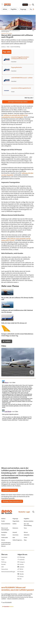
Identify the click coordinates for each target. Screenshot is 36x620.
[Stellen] (18, 524)
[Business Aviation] (29, 521)
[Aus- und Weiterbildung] (29, 524)
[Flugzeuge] (18, 518)
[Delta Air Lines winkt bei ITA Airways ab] (17, 319)
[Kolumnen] (18, 529)
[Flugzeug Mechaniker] (17, 70)
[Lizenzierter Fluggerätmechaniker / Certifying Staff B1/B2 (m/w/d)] (17, 59)
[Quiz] (18, 537)
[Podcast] (6, 535)
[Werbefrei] (21, 512)
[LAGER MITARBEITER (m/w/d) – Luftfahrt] (17, 80)
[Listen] (29, 537)
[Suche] (33, 512)
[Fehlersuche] (6, 537)
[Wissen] (29, 532)
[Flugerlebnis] (18, 521)
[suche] (33, 4)
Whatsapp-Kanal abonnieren (11, 501)
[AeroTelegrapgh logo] (6, 511)
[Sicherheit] (29, 535)
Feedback (8, 341)
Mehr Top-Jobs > (29, 97)
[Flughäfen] (29, 518)
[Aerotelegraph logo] (7, 4)
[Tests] (29, 529)
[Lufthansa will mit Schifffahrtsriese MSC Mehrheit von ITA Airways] (17, 308)
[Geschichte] (6, 532)
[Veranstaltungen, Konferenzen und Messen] (6, 544)
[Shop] (29, 540)
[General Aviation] (6, 524)
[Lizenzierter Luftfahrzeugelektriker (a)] (17, 91)
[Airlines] (6, 518)
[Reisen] (6, 540)
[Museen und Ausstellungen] (6, 529)
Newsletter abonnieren (10, 490)
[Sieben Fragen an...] (18, 540)
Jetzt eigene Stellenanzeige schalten (17, 101)
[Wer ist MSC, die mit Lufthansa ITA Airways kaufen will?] (17, 295)
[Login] (28, 512)
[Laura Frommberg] (15, 47)
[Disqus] (17, 400)
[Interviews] (18, 535)
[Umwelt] (18, 532)
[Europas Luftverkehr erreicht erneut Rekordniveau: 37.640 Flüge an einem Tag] (17, 331)
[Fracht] (6, 521)
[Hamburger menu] (2, 5)
